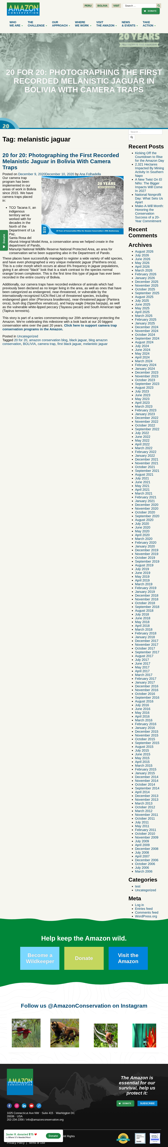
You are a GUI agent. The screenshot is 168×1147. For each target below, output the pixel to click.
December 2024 (146, 327)
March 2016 (143, 720)
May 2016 (142, 712)
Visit (116, 5)
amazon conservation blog (48, 340)
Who (15, 24)
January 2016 (145, 728)
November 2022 (146, 421)
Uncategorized (27, 336)
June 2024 (142, 350)
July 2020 (142, 523)
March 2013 (143, 803)
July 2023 (142, 391)
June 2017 (142, 663)
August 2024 (144, 342)
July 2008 (142, 852)
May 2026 (142, 263)
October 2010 (145, 833)
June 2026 (142, 259)
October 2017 (145, 648)
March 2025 (143, 316)
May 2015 (142, 758)
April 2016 (142, 716)
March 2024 (143, 361)
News (128, 24)
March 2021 (143, 493)
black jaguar (78, 340)
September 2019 (147, 561)
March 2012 (143, 811)
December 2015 (146, 731)
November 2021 (146, 463)
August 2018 (144, 610)
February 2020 (145, 542)
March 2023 (143, 406)
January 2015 (145, 773)
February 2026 (145, 274)
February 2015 (145, 769)
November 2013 (146, 799)
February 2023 (145, 410)
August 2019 (144, 565)
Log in (139, 905)
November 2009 (146, 837)
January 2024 (145, 368)
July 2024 (142, 346)
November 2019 (146, 554)
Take (148, 24)
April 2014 (142, 792)
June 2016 (142, 709)
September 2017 (147, 652)
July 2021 (142, 478)
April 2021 (142, 489)
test (137, 886)
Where (82, 24)
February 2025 (145, 319)
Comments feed (146, 912)
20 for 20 (20, 340)
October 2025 (145, 289)
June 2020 (142, 527)
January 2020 (145, 546)
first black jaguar (69, 344)
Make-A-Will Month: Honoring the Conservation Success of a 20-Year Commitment (149, 213)
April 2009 (142, 845)
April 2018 (142, 625)
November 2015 (146, 735)
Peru (88, 5)
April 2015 (142, 762)
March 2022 (143, 448)
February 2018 (145, 633)
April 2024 (142, 357)
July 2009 (142, 841)
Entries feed (144, 909)
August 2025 (144, 297)
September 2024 (147, 338)
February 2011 (145, 830)
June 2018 (142, 618)
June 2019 (142, 573)
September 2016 (147, 697)
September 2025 (147, 293)
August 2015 (144, 746)
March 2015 (143, 765)
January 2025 (145, 323)
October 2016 (145, 694)
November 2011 (146, 814)
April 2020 (142, 535)
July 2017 (142, 660)
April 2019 (142, 580)
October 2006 (145, 864)
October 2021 (145, 467)
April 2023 (142, 402)
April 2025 (142, 312)
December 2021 (146, 459)
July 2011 (142, 822)
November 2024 (146, 331)
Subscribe (147, 1103)
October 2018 (145, 603)
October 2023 (145, 380)
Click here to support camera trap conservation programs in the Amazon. (59, 327)
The (36, 24)
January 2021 (145, 501)
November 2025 (146, 285)
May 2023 (142, 399)
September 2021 (147, 471)
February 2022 (145, 452)
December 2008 (146, 849)
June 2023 (142, 395)
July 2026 (142, 255)
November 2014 (146, 780)
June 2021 (142, 482)
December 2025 (146, 282)
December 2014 (146, 777)
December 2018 (146, 595)
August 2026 (144, 251)
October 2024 (145, 334)
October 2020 (145, 512)
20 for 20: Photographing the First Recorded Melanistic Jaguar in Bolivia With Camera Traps (60, 161)
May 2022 (142, 440)
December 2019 (146, 550)
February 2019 (145, 588)
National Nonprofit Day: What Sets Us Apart (149, 198)
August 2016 (144, 701)
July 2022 (142, 433)
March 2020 (143, 539)
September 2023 (147, 384)
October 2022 (145, 425)
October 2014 (145, 784)
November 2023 (146, 376)
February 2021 (145, 497)
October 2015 (145, 739)
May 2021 (142, 486)
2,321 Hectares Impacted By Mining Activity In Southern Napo (149, 170)
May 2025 (142, 308)
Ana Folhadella (90, 174)
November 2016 (146, 690)
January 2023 (145, 414)
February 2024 (145, 365)
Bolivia (102, 5)
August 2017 (144, 656)
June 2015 (142, 754)
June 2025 (142, 304)
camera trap (46, 344)
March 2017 (143, 675)
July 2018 (142, 614)
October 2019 (145, 557)
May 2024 (142, 353)
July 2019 (142, 569)
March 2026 (143, 270)
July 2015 (142, 750)
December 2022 (146, 418)
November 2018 (146, 599)
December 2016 (146, 686)
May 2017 (142, 667)
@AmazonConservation (79, 1006)
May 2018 (142, 622)
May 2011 (142, 826)
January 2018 (145, 637)
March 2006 (143, 871)
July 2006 (142, 867)
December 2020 (146, 505)
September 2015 (147, 743)
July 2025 (142, 300)
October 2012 (145, 807)
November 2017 (146, 644)
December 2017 (146, 641)
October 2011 (145, 818)
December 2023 (146, 372)
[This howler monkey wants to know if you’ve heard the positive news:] (108, 1038)
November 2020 (146, 508)
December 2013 (146, 796)
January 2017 (145, 682)
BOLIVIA (29, 344)
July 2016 (142, 705)
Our (60, 24)
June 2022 (142, 436)
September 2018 (147, 607)
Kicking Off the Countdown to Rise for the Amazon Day (149, 156)
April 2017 (142, 671)
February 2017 (145, 678)
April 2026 (142, 266)
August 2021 (144, 474)
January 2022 (145, 455)
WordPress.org (146, 916)
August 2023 (144, 387)
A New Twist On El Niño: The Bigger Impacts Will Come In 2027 (148, 185)
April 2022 (142, 444)
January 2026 (145, 278)
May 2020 (142, 531)
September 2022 (147, 429)
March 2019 (143, 584)
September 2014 (147, 788)
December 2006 (146, 860)
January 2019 (145, 591)
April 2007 (142, 856)
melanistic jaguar (95, 344)
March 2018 (143, 629)
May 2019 (142, 576)
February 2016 (145, 724)
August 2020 (144, 520)
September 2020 (147, 516)
